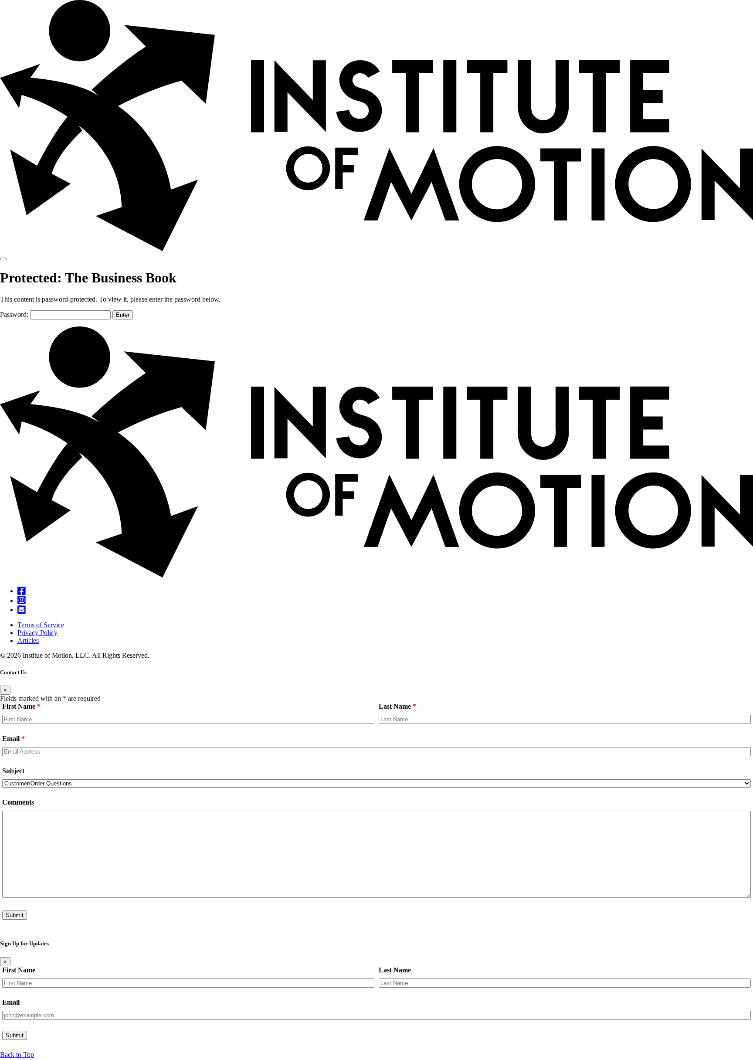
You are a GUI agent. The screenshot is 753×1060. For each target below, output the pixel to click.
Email (13, 738)
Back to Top (17, 1054)
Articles (28, 640)
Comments (18, 802)
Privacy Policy (37, 632)
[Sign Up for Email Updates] (21, 609)
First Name (21, 706)
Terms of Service (40, 625)
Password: (15, 314)
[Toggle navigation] (3, 259)
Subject (13, 771)
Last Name (397, 706)
